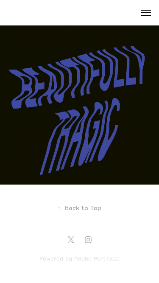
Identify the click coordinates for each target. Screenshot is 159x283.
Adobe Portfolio (97, 258)
